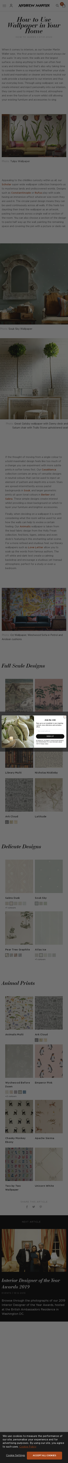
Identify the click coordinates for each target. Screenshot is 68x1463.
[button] (15, 1455)
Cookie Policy (27, 1447)
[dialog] (34, 1447)
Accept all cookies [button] (44, 1455)
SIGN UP (50, 736)
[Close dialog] (64, 716)
